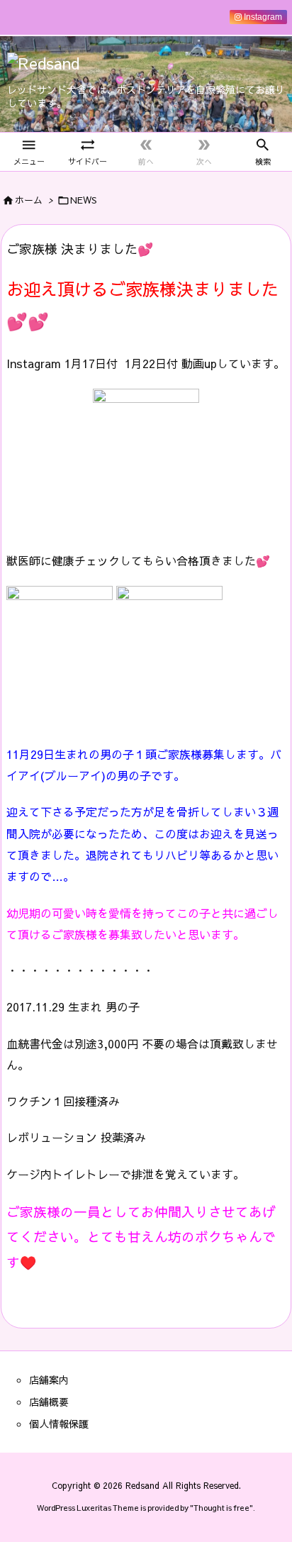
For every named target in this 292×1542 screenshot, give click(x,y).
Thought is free (221, 1507)
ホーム (29, 200)
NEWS (83, 200)
